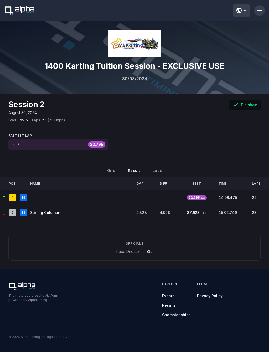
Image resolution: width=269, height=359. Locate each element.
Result (134, 170)
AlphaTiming (30, 337)
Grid (111, 170)
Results (169, 305)
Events (168, 296)
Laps (157, 170)
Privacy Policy (210, 296)
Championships (176, 314)
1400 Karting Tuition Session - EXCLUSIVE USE (134, 66)
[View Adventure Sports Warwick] (134, 43)
